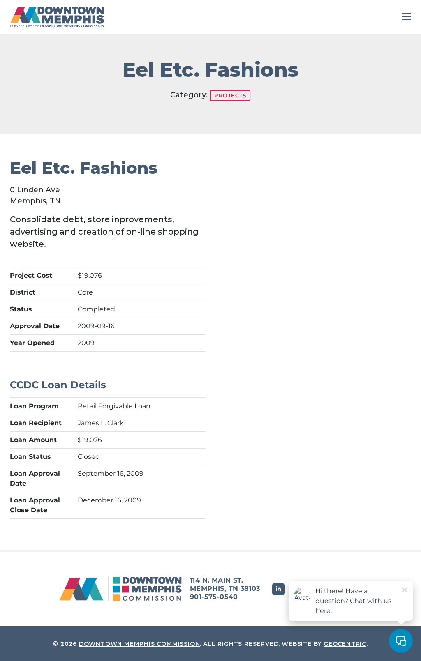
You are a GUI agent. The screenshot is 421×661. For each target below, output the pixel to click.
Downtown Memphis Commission (139, 643)
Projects (230, 95)
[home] (59, 17)
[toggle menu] (406, 17)
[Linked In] (278, 589)
